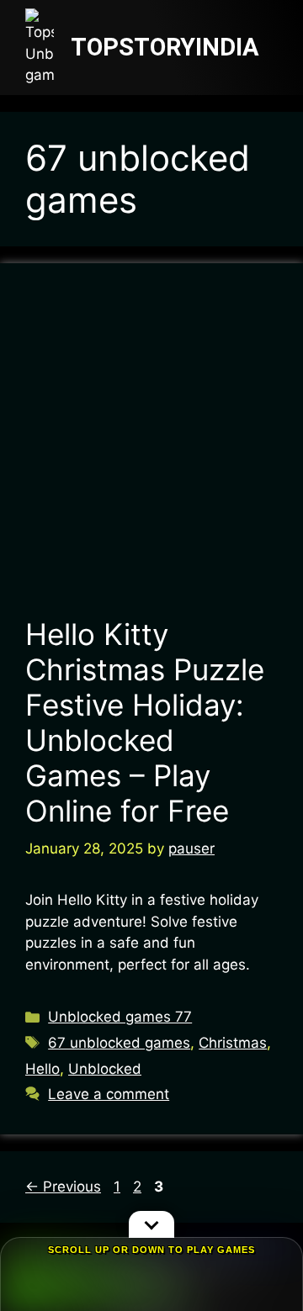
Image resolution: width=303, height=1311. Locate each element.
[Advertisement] (151, 448)
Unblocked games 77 (120, 1016)
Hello (42, 1068)
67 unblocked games (119, 1042)
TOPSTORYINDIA (165, 47)
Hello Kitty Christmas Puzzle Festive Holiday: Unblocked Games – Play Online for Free (144, 722)
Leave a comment (108, 1094)
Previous (63, 1186)
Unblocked (104, 1068)
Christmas (233, 1042)
